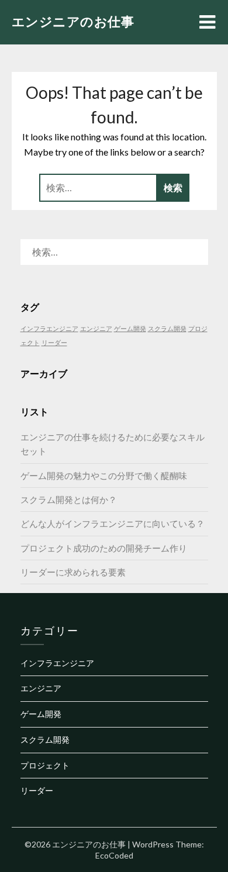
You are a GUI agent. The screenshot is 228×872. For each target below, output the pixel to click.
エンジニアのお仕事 (73, 21)
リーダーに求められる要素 (73, 572)
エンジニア (96, 328)
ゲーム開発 (130, 328)
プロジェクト (45, 765)
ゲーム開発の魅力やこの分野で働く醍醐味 (103, 475)
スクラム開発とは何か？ (68, 499)
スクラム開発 (167, 328)
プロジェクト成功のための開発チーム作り (103, 548)
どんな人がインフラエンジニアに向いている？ (112, 523)
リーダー (54, 342)
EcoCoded (114, 855)
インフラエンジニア (49, 328)
